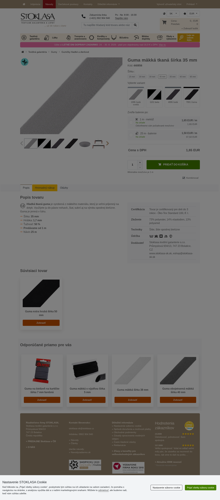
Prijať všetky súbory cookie (200, 487)
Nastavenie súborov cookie (166, 487)
